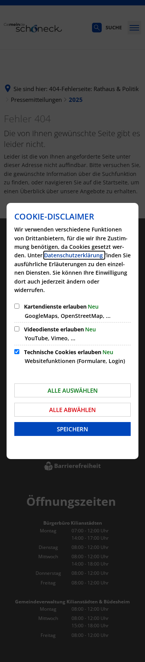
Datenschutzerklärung (74, 255)
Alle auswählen (73, 390)
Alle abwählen (72, 410)
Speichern (72, 429)
